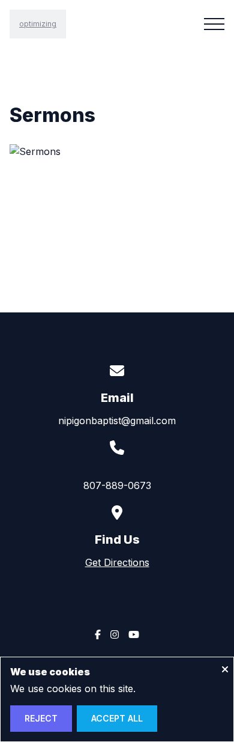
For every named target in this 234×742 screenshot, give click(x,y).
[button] (214, 24)
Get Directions (117, 562)
